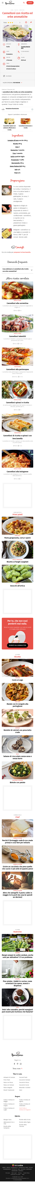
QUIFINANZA (29, 1169)
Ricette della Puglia (24, 1122)
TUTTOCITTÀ (14, 1169)
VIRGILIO (8, 1167)
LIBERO (4, 1167)
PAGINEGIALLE (14, 1167)
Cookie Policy (26, 1172)
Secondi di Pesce (24, 1082)
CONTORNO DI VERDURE (17, 780)
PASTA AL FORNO (17, 300)
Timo (14, 153)
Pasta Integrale (8, 1087)
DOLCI (17, 754)
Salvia (13, 156)
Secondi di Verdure (24, 1080)
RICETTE (16, 10)
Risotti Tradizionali (9, 1090)
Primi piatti (18, 514)
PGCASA (31, 1167)
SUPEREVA (20, 1170)
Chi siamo (8, 1172)
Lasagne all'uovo (13, 140)
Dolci (20, 1090)
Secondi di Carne (24, 1085)
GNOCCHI (17, 583)
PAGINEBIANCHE (7, 1169)
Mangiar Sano (7, 1119)
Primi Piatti (7, 1080)
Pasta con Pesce (8, 1082)
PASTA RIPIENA (17, 366)
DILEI (19, 1169)
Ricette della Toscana (23, 1125)
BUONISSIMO (15, 1170)
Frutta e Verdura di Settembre (24, 1104)
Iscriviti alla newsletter (17, 645)
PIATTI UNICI (17, 701)
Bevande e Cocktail (24, 1087)
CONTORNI (17, 677)
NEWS (17, 1007)
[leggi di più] (32, 109)
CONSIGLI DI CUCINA (17, 838)
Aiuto (23, 1174)
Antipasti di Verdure (9, 1077)
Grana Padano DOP (16, 166)
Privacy (20, 1172)
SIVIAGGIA (23, 1169)
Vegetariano (9, 76)
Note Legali (14, 1172)
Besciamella (16, 163)
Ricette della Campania (7, 1127)
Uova (17, 147)
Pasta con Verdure (9, 1085)
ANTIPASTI (17, 728)
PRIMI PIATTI (21, 10)
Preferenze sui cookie (15, 1174)
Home (12, 10)
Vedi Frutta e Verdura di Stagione (25, 1109)
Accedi (30, 2)
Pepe (16, 173)
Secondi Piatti (23, 1077)
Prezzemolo (15, 160)
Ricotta (15, 144)
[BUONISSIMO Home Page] (10, 3)
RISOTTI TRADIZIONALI (17, 559)
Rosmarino (14, 150)
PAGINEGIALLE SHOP (23, 1167)
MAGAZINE (17, 952)
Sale (16, 169)
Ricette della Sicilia (24, 1119)
